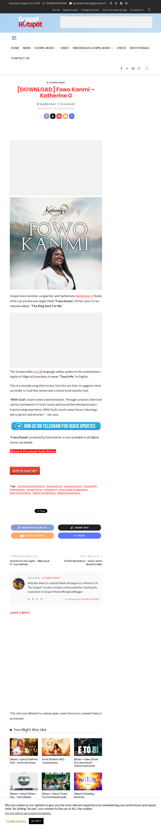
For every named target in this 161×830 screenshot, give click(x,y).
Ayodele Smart (48, 103)
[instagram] (126, 3)
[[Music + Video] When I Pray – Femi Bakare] (24, 781)
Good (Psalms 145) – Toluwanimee (54, 761)
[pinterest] (121, 3)
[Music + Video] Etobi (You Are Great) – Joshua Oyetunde (86, 763)
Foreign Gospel (90, 10)
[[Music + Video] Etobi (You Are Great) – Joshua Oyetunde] (88, 747)
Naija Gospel (70, 10)
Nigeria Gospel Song (68, 493)
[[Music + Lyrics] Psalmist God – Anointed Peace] (24, 747)
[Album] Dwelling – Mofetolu (85, 795)
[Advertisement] (106, 22)
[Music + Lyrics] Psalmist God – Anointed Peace (24, 761)
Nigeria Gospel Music (44, 493)
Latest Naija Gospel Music (73, 489)
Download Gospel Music (31, 486)
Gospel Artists (54, 486)
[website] (28, 599)
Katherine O (50, 489)
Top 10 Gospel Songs (114, 10)
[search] (149, 10)
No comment (68, 103)
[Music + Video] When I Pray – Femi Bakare (23, 795)
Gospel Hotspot (73, 486)
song (35, 371)
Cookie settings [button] (16, 821)
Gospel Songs (34, 489)
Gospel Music (44, 48)
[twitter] (116, 3)
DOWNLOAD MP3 (25, 471)
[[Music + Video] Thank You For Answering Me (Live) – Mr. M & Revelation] (56, 781)
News (26, 48)
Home (56, 10)
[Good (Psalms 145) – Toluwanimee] (56, 747)
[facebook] (110, 3)
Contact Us (136, 10)
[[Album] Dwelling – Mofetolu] (88, 781)
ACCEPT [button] (36, 821)
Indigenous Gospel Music (92, 48)
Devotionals (139, 48)
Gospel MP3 (90, 486)
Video (64, 48)
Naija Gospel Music (20, 493)
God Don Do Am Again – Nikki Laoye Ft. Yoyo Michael (30, 562)
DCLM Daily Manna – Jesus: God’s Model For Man (83, 562)
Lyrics (121, 48)
